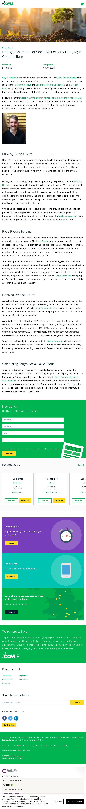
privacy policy (54, 449)
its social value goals (66, 77)
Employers (23, 675)
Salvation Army (54, 341)
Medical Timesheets (9, 750)
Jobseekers (6, 675)
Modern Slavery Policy (31, 746)
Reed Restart (42, 241)
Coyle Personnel (10, 77)
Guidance (6, 683)
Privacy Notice (7, 746)
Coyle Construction (67, 215)
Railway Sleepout (22, 84)
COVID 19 (17, 746)
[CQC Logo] (9, 773)
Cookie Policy (63, 746)
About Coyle (7, 679)
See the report (11, 794)
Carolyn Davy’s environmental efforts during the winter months (51, 97)
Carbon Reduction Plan (49, 746)
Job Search (23, 679)
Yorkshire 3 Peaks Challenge (50, 84)
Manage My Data (24, 750)
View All (80, 465)
